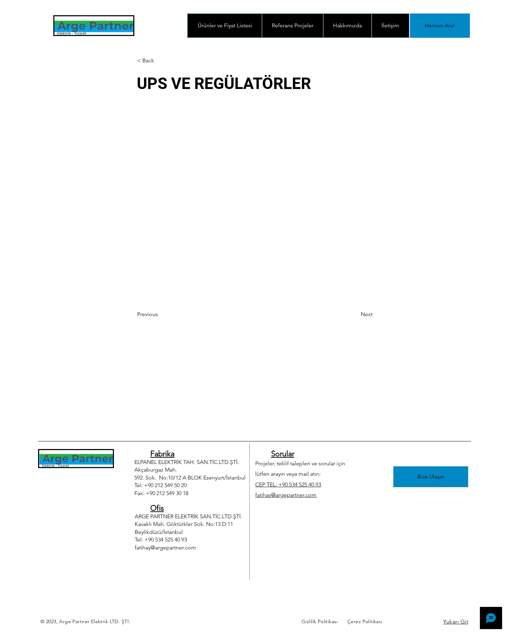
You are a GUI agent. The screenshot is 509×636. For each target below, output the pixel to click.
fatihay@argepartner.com (165, 547)
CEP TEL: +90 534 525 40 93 (288, 484)
